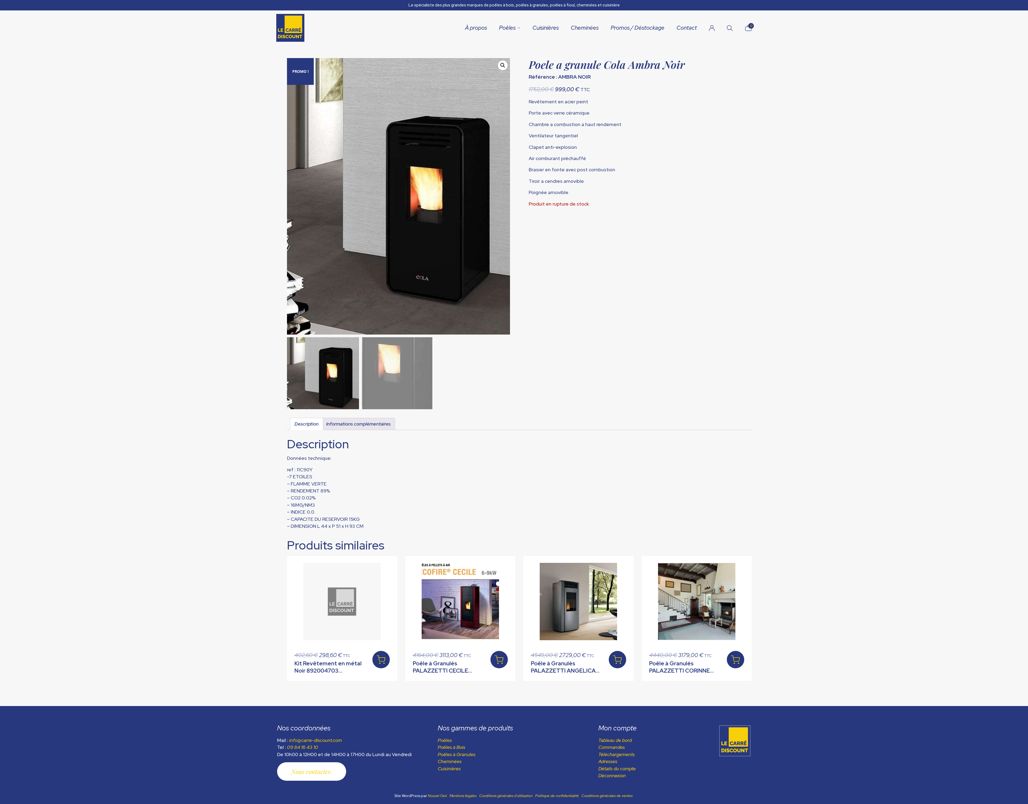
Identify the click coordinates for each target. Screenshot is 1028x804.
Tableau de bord (615, 740)
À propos (476, 27)
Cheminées (585, 27)
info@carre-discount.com (315, 740)
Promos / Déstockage (637, 27)
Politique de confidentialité (557, 795)
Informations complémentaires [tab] (358, 424)
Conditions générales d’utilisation (505, 795)
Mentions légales (463, 795)
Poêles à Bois (451, 747)
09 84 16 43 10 (302, 747)
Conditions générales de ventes (607, 795)
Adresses (607, 761)
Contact (686, 27)
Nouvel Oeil (437, 795)
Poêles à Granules (456, 754)
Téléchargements (616, 754)
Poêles (507, 27)
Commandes (611, 747)
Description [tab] (306, 424)
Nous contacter (311, 771)
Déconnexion (612, 775)
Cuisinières (545, 27)
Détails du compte (617, 768)
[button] (503, 65)
